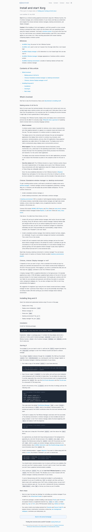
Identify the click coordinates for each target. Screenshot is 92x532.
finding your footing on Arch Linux (47, 11)
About (67, 3)
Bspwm (42, 210)
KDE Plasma (39, 208)
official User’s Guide (36, 496)
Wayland (60, 172)
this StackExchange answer (56, 445)
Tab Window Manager (44, 405)
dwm (50, 210)
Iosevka (49, 507)
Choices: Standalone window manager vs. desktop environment (41, 77)
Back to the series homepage (43, 517)
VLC (33, 503)
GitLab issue (62, 380)
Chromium (62, 499)
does (50, 120)
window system (47, 31)
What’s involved (26, 72)
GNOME (33, 208)
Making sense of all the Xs (31, 75)
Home (50, 3)
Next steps (27, 91)
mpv (29, 503)
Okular (62, 503)
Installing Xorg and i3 (28, 83)
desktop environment (27, 199)
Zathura (56, 503)
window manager (24, 185)
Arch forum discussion (48, 380)
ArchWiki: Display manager (29, 51)
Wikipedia (45, 120)
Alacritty (44, 450)
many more (57, 208)
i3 (45, 210)
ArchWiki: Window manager (29, 56)
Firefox (55, 499)
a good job (55, 120)
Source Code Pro (59, 507)
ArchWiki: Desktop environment (30, 60)
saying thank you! (56, 521)
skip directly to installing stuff (52, 101)
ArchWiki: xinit (26, 47)
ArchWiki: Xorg (26, 44)
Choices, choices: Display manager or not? (36, 80)
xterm (28, 452)
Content (56, 3)
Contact (62, 3)
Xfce (47, 208)
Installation (27, 86)
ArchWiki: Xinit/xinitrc (40, 445)
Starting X (27, 88)
